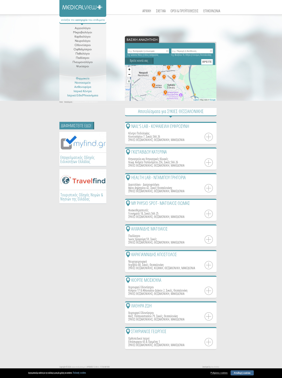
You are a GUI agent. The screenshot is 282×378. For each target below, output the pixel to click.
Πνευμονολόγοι (83, 62)
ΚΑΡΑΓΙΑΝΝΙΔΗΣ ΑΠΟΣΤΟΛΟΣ (154, 254)
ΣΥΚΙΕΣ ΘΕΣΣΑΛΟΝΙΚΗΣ (140, 140)
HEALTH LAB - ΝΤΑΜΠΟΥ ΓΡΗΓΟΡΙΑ (158, 177)
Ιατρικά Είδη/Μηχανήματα (82, 95)
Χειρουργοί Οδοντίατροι (141, 287)
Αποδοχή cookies (242, 373)
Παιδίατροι (82, 58)
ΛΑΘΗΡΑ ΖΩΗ (141, 305)
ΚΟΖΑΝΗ (158, 268)
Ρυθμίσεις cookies (219, 373)
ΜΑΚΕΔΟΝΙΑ (177, 140)
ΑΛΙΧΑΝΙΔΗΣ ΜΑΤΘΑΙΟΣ (149, 228)
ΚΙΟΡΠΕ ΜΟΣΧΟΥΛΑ (146, 280)
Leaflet (196, 99)
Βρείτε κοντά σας (139, 60)
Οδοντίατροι (83, 45)
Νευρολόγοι (82, 41)
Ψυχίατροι (82, 66)
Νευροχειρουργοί (137, 261)
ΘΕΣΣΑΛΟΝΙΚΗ (161, 140)
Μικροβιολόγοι (82, 32)
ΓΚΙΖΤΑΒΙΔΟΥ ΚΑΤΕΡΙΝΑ (149, 151)
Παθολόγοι (83, 53)
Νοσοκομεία (82, 82)
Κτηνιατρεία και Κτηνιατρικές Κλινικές (148, 159)
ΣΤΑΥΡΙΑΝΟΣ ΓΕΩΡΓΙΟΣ (148, 331)
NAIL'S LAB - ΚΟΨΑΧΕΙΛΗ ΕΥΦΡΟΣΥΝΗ (160, 126)
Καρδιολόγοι (83, 36)
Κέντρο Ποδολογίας (138, 133)
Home (61, 102)
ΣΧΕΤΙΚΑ (161, 10)
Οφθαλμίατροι (83, 49)
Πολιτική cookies (79, 372)
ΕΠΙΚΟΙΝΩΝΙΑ (211, 10)
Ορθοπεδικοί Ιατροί (138, 338)
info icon (208, 137)
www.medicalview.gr (78, 366)
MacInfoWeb (215, 366)
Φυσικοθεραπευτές (138, 210)
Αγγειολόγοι (83, 28)
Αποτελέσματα (68, 102)
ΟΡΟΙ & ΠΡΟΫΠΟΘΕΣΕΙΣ (184, 10)
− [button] (129, 74)
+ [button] (129, 69)
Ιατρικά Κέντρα (83, 91)
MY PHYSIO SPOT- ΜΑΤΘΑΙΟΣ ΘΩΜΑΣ (160, 203)
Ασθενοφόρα (82, 87)
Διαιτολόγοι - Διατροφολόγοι (143, 184)
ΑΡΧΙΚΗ (146, 10)
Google (213, 99)
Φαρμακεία (82, 78)
